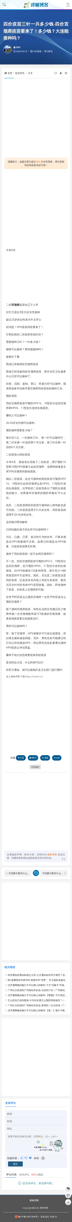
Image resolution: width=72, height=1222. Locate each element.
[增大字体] (66, 73)
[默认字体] (61, 73)
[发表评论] (68, 1195)
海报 (46, 757)
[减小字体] (55, 73)
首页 (10, 73)
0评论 (50, 51)
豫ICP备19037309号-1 (28, 1216)
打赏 (22, 757)
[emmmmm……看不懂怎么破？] (26, 1158)
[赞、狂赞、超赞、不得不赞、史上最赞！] (30, 1158)
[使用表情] (43, 1158)
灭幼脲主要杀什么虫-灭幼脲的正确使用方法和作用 (19, 873)
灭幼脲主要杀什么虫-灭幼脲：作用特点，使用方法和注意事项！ (55, 873)
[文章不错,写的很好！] (22, 1158)
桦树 (18, 47)
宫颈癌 (15, 305)
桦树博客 (34, 1200)
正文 (30, 73)
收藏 (13, 757)
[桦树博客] (36, 4)
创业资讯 (19, 73)
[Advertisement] (36, 118)
